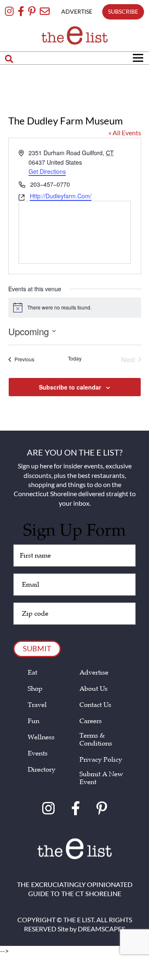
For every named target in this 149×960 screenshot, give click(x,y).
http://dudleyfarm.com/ (60, 196)
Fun (33, 721)
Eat (32, 673)
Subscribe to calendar (70, 387)
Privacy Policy (100, 760)
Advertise (93, 673)
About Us (93, 689)
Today (75, 358)
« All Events (124, 132)
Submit (37, 648)
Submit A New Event (101, 778)
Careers (90, 721)
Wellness (41, 737)
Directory (41, 770)
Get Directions (47, 171)
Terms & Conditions (95, 740)
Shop (35, 689)
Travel (37, 705)
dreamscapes (101, 929)
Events (38, 754)
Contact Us (95, 705)
